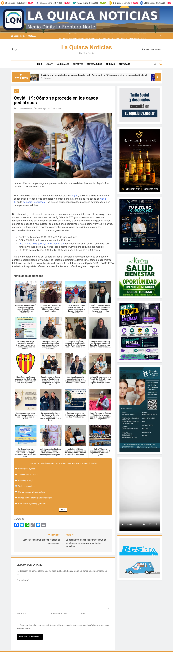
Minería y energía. (26, 480)
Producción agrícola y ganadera (32, 503)
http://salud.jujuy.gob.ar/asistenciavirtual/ (41, 243)
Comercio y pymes (26, 469)
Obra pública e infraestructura (31, 492)
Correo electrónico (58, 613)
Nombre (21, 613)
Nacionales (63, 64)
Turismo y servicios (26, 486)
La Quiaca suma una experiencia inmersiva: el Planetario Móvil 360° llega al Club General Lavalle (102, 36)
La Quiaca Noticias (86, 47)
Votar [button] (63, 509)
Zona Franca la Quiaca (28, 474)
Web (83, 613)
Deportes (78, 64)
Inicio (39, 64)
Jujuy (49, 64)
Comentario (23, 580)
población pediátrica (34, 202)
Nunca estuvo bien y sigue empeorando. (36, 498)
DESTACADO (124, 64)
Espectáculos (94, 64)
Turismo (110, 64)
